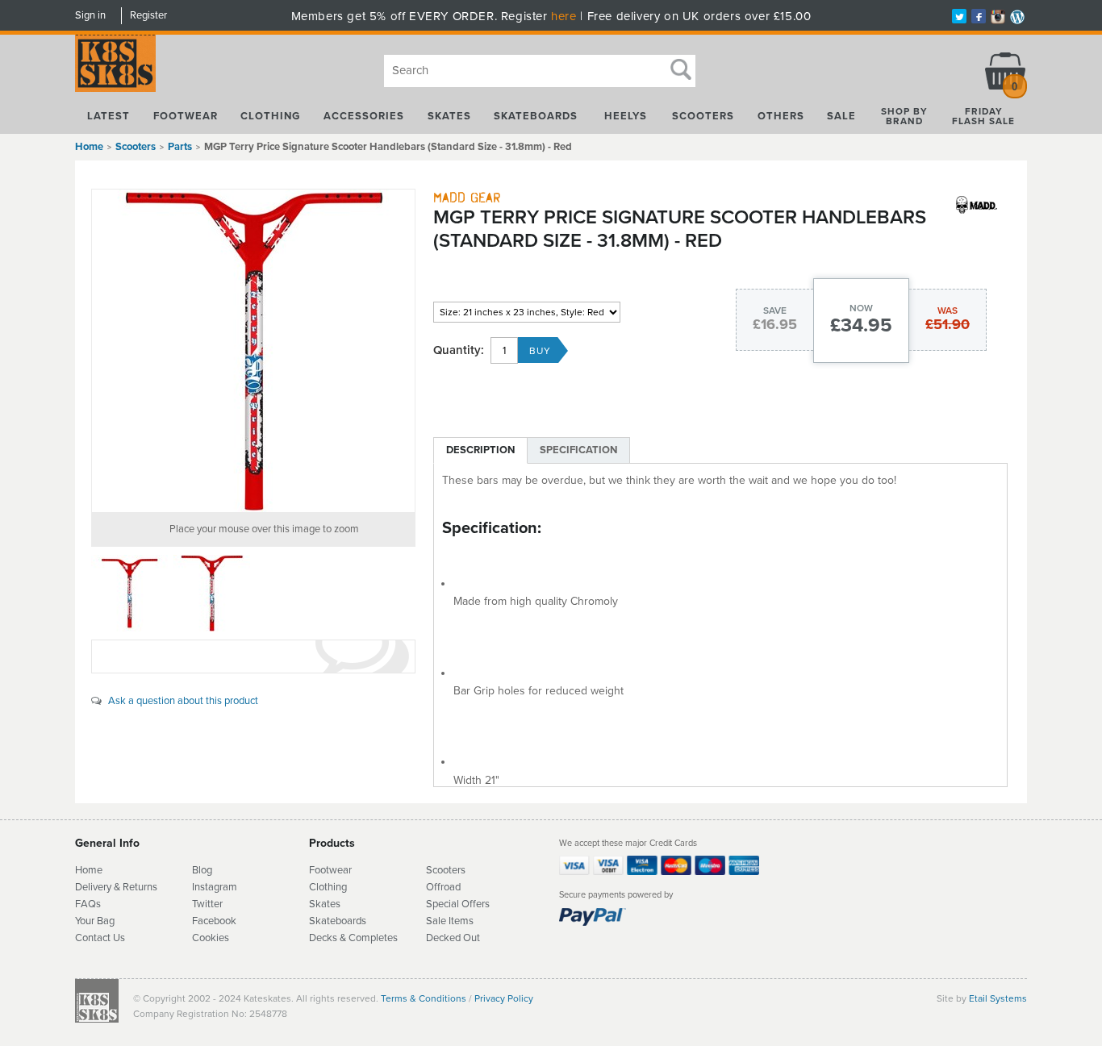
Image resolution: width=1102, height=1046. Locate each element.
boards (351, 921)
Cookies (210, 937)
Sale (841, 116)
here (563, 16)
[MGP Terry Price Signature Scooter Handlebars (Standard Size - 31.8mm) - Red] (253, 351)
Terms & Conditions (423, 998)
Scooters (703, 116)
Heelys (625, 116)
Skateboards (536, 116)
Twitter (207, 904)
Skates (449, 116)
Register (148, 15)
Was (947, 310)
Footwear (185, 116)
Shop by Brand (904, 116)
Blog (202, 870)
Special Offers (458, 904)
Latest (108, 116)
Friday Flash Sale (983, 116)
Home (89, 146)
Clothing (270, 116)
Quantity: (458, 350)
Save (775, 310)
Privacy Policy (503, 998)
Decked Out (453, 937)
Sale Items (450, 921)
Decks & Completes (353, 937)
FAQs (88, 904)
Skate (322, 921)
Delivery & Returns (116, 887)
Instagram (214, 887)
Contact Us (100, 937)
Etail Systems (998, 998)
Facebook (214, 921)
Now (861, 308)
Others (781, 116)
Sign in (90, 15)
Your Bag (95, 921)
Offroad (443, 887)
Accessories (364, 116)
